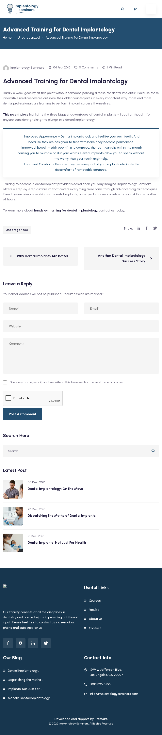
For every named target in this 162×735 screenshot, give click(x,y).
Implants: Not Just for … (25, 689)
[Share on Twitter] (155, 228)
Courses (95, 600)
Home (7, 37)
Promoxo (101, 719)
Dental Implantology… (23, 670)
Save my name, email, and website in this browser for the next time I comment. (68, 382)
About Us (96, 619)
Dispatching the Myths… (25, 680)
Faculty (94, 610)
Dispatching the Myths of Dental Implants (62, 515)
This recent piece (15, 114)
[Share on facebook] (146, 228)
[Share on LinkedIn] (138, 228)
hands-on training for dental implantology (65, 210)
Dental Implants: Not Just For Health (57, 542)
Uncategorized (17, 230)
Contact (95, 628)
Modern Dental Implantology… (29, 698)
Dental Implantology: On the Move (55, 489)
